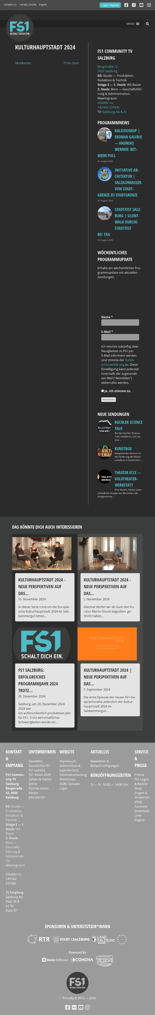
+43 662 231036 (27, 4)
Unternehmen (42, 752)
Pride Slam (71, 63)
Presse (139, 775)
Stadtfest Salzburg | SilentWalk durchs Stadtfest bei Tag (119, 222)
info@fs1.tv (10, 4)
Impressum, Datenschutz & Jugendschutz (70, 765)
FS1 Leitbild (37, 770)
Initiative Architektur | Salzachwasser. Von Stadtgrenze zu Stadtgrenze (120, 182)
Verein (33, 793)
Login (63, 788)
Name (107, 317)
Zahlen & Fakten (40, 779)
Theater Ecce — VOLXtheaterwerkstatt (128, 479)
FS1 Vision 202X (40, 775)
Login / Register (110, 5)
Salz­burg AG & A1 (115, 112)
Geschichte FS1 (39, 766)
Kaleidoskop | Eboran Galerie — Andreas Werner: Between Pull (120, 143)
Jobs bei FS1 (37, 797)
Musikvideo (23, 63)
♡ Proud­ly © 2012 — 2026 (77, 998)
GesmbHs (36, 761)
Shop (138, 788)
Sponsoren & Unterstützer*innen (77, 926)
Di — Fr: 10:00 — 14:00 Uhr (109, 784)
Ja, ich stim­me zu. (117, 391)
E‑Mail (107, 332)
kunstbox (123, 448)
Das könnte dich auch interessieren (47, 527)
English (43, 4)
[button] (130, 24)
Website (67, 752)
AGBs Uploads (70, 784)
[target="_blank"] (149, 5)
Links (138, 815)
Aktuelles (100, 752)
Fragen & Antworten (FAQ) (142, 797)
